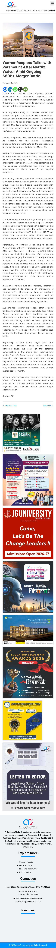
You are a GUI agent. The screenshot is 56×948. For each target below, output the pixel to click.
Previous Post (10, 406)
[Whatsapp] (15, 89)
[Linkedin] (10, 89)
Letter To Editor (25, 865)
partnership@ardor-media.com (28, 901)
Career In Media (26, 862)
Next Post (48, 406)
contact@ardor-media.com (28, 894)
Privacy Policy (25, 872)
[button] (52, 3)
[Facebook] (5, 89)
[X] (20, 89)
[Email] (25, 89)
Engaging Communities (28, 869)
